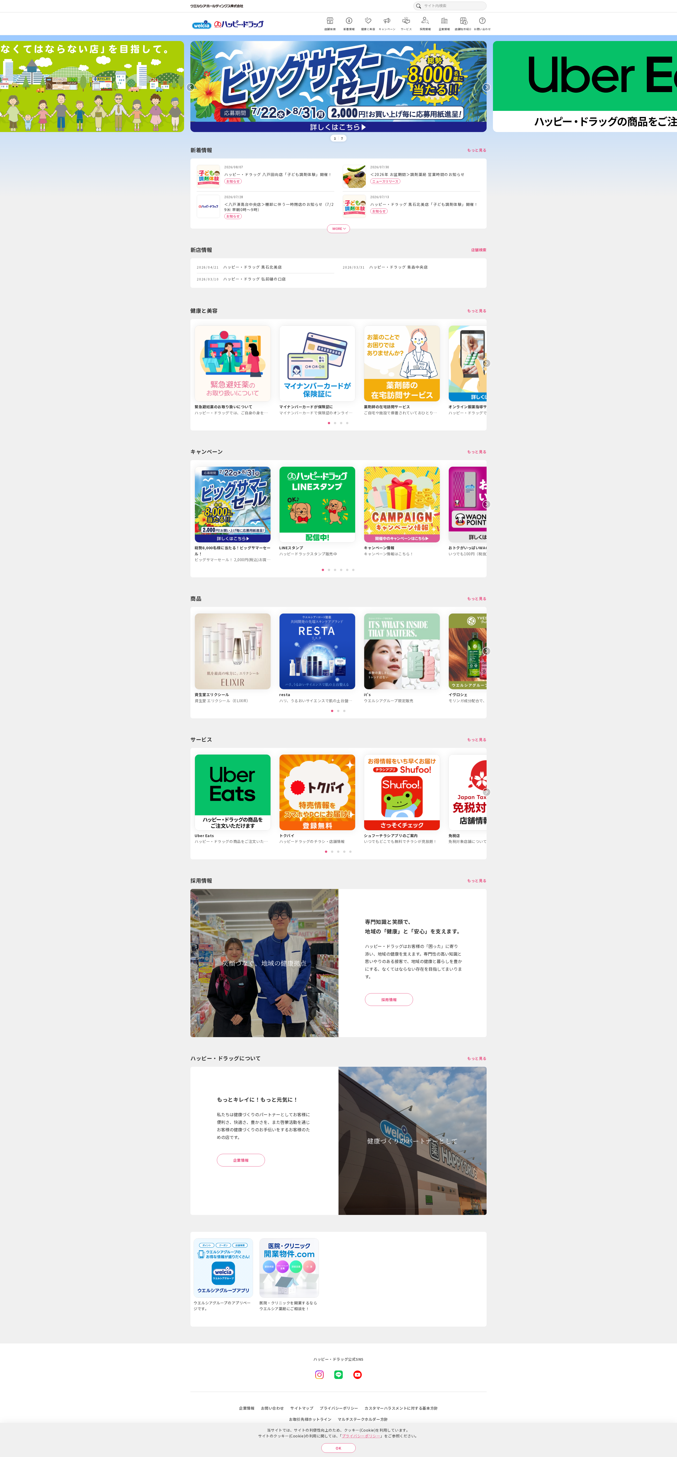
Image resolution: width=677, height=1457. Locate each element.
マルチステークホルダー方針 (363, 1419)
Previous (190, 87)
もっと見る (477, 150)
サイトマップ (301, 1408)
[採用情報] (425, 20)
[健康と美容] (368, 20)
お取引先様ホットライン (310, 1419)
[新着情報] (349, 20)
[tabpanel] (233, 370)
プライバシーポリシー (361, 1435)
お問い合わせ (272, 1408)
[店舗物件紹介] (463, 20)
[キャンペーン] (387, 20)
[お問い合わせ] (482, 20)
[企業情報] (444, 20)
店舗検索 (479, 249)
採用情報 (389, 999)
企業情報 (241, 1160)
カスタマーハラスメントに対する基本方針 (401, 1408)
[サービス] (406, 20)
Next (486, 87)
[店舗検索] (330, 20)
